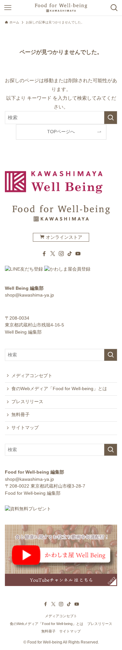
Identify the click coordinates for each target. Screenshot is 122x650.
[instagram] (61, 253)
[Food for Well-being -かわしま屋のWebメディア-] (61, 8)
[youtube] (78, 253)
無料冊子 (20, 414)
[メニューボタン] (8, 8)
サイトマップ (25, 427)
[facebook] (44, 253)
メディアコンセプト (31, 375)
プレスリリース (27, 401)
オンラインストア (63, 237)
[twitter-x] (52, 253)
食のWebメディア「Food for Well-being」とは (59, 388)
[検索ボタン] (114, 8)
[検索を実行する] (110, 117)
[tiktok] (69, 253)
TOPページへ (61, 131)
